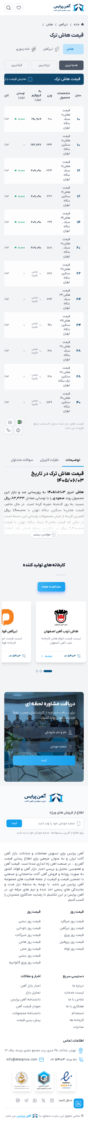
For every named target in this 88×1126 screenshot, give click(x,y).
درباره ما (78, 986)
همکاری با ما (75, 1006)
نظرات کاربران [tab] (49, 460)
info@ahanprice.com (21, 1059)
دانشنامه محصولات (26, 1013)
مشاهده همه (51, 587)
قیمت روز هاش (30, 942)
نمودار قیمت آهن (28, 1006)
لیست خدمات (74, 992)
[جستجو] (8, 7)
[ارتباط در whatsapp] (35, 1100)
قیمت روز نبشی (30, 921)
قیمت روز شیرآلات (28, 935)
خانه (76, 25)
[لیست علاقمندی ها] (19, 7)
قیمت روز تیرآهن (72, 928)
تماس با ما (76, 999)
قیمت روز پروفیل (72, 942)
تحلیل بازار (33, 992)
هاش (49, 25)
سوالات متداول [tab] (22, 460)
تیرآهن (63, 25)
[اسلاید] (48, 671)
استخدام (78, 1013)
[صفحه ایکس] (43, 1100)
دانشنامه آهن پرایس (25, 999)
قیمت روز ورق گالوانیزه (25, 962)
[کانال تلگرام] (26, 1100)
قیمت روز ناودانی (28, 928)
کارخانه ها (77, 1020)
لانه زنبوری (22, 49)
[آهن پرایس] (44, 798)
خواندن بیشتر (42, 535)
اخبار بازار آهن (31, 986)
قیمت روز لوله (74, 949)
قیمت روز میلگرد (72, 921)
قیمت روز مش (30, 949)
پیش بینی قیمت (29, 1020)
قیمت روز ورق (74, 935)
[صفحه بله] (18, 1100)
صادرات (78, 1027)
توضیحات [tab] (73, 460)
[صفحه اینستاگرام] (52, 1100)
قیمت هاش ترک (67, 79)
